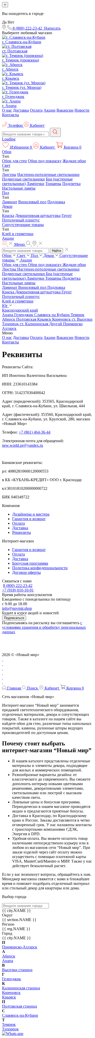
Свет (6, 165)
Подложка (56, 202)
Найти (56, 251)
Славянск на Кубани (52, 315)
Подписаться (14, 618)
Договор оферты (26, 572)
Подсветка (71, 183)
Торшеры (53, 183)
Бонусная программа (30, 563)
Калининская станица (21, 988)
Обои (6, 152)
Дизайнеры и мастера (30, 514)
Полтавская (26, 319)
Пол (5, 193)
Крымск (44, 319)
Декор (7, 206)
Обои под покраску (45, 161)
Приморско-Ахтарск (19, 947)
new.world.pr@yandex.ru (22, 445)
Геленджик (24, 315)
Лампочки (35, 183)
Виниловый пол (32, 202)
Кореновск (62, 319)
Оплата (36, 110)
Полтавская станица (19, 1006)
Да (4, 22)
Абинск (9, 319)
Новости (81, 110)
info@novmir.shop (17, 608)
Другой (56, 324)
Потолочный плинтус (21, 220)
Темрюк (77, 315)
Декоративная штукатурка (38, 215)
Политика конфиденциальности (40, 568)
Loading (8, 139)
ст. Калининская (34, 324)
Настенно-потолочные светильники (48, 174)
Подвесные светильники (23, 179)
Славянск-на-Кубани (20, 1015)
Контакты (10, 115)
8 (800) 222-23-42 (17, 585)
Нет (11, 22)
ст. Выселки (82, 319)
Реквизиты (21, 532)
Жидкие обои (74, 161)
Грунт (67, 215)
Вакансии (64, 110)
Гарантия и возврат (29, 519)
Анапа (8, 315)
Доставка (21, 110)
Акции (49, 110)
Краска (8, 215)
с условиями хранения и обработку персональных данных (44, 627)
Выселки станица (17, 970)
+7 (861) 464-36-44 (34, 432)
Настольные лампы (18, 188)
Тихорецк (11, 324)
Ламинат (9, 202)
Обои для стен (14, 161)
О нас (7, 110)
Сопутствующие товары (23, 224)
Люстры (9, 174)
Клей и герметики (17, 234)
